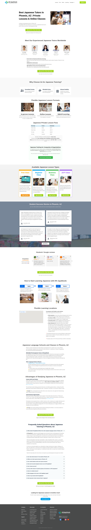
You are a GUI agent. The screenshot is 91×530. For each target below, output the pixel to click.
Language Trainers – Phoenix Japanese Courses (36, 363)
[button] (20, 50)
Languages (72, 2)
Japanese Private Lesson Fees (45, 123)
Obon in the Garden (29, 384)
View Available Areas (45, 499)
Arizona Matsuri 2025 (49, 398)
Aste (63, 256)
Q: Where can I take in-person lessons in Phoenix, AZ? (37, 459)
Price (60, 2)
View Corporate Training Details (45, 157)
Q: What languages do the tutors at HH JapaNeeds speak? (37, 473)
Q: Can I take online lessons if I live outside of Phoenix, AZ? (38, 456)
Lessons (56, 2)
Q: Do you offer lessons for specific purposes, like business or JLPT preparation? (42, 468)
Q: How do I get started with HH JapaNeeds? (35, 475)
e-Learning (67, 2)
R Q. (37, 256)
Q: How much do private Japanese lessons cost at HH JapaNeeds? (39, 463)
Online (63, 2)
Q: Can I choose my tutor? (32, 466)
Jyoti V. (51, 256)
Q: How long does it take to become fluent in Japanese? (37, 478)
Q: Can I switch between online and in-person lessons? (37, 461)
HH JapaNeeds (25, 258)
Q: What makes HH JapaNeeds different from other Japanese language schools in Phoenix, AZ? (44, 430)
